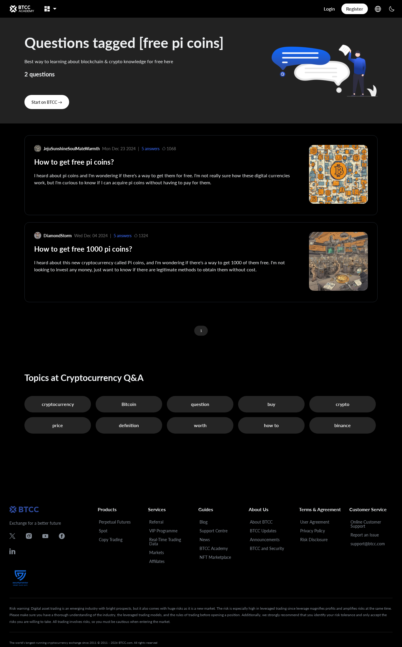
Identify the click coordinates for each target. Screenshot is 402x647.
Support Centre (213, 530)
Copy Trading (110, 539)
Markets (156, 552)
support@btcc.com (367, 543)
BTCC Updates (263, 530)
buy (271, 404)
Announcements (265, 539)
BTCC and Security (267, 548)
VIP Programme (163, 530)
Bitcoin (129, 404)
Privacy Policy (312, 530)
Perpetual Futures (115, 521)
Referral (156, 521)
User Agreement (314, 521)
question (200, 404)
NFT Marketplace (215, 557)
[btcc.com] (21, 8)
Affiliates (157, 561)
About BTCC (261, 521)
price (57, 425)
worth (200, 425)
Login (329, 8)
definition (129, 425)
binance (342, 425)
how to (271, 425)
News (205, 539)
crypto (342, 404)
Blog (203, 521)
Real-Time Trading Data (165, 541)
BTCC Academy (214, 548)
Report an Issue (364, 534)
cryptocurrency (58, 404)
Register (354, 8)
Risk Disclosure (314, 539)
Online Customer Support (365, 524)
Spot (103, 530)
